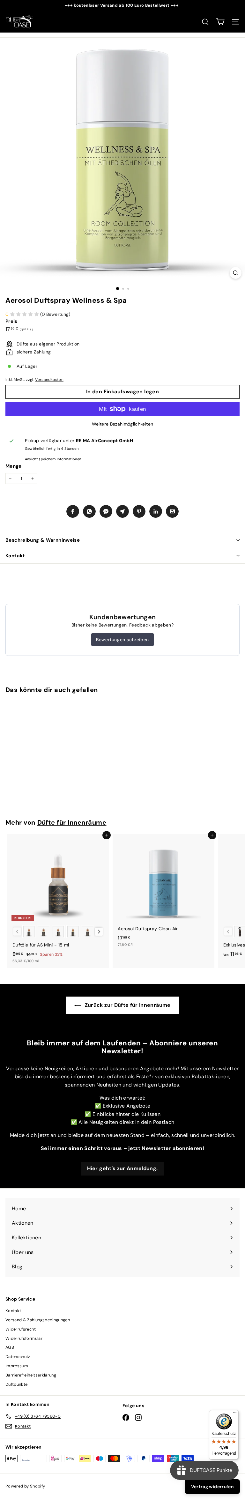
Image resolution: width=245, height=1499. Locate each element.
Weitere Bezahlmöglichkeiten (122, 424)
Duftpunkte (16, 1384)
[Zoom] (235, 273)
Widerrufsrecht (20, 1329)
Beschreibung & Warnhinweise (42, 540)
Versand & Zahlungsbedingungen (37, 1320)
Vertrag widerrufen (212, 1486)
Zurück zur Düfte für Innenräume (126, 1005)
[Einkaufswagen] (220, 21)
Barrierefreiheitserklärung (30, 1375)
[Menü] (235, 1414)
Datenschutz (17, 1356)
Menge (13, 466)
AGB (9, 1347)
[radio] (28, 931)
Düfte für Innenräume (72, 822)
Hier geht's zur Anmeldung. (122, 1168)
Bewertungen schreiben (122, 639)
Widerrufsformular (23, 1338)
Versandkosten (49, 379)
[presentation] (99, 932)
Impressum (16, 1366)
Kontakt (15, 556)
